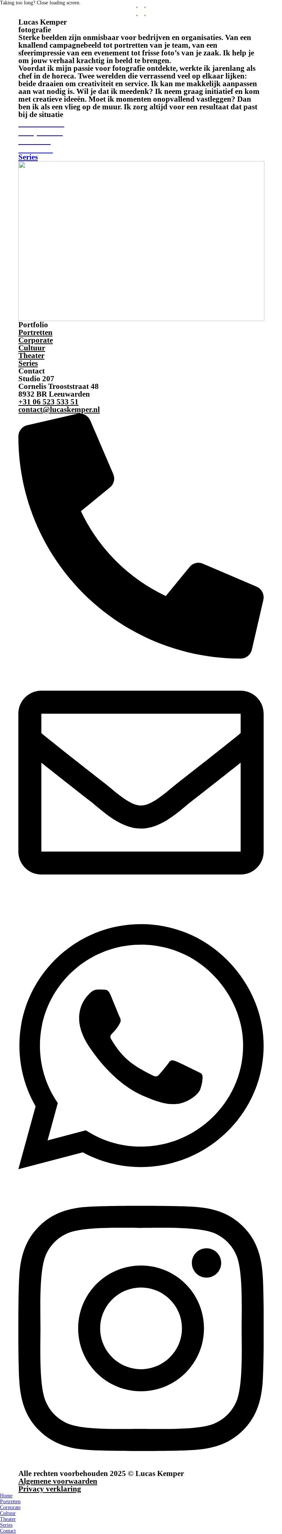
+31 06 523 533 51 (48, 401)
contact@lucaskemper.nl (59, 409)
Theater (31, 355)
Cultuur (31, 347)
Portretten (35, 332)
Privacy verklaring (49, 1488)
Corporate (35, 340)
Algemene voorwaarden (57, 1481)
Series (28, 363)
